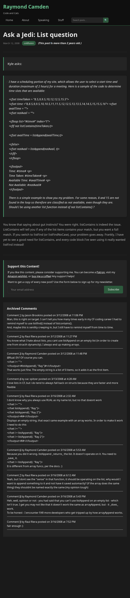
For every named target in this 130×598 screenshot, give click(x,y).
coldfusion (29, 43)
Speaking (43, 20)
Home (9, 20)
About (25, 20)
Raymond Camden (26, 6)
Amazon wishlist (17, 276)
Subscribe (113, 289)
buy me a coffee (41, 276)
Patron (101, 272)
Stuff (61, 20)
